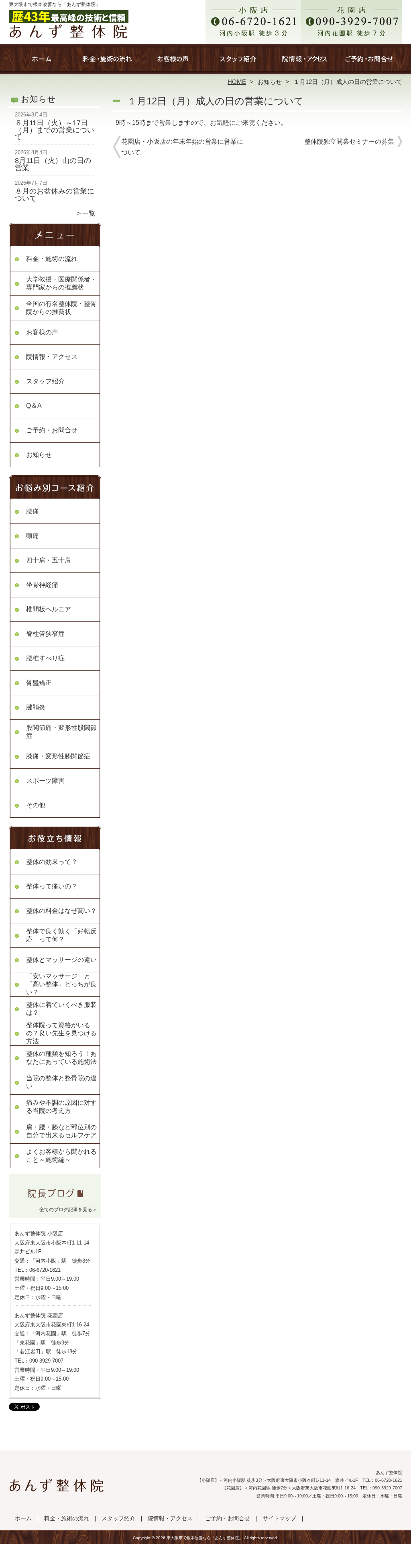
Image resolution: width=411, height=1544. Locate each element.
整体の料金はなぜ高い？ (61, 910)
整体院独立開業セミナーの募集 (349, 141)
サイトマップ (279, 1518)
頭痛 (32, 535)
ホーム (42, 62)
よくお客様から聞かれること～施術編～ (61, 1155)
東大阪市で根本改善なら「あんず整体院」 (205, 1538)
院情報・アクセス (303, 62)
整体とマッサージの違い (61, 959)
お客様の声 (173, 62)
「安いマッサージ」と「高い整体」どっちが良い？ (61, 984)
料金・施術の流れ (107, 62)
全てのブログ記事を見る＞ (68, 1209)
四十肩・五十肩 (48, 560)
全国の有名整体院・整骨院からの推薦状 (61, 307)
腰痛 (32, 511)
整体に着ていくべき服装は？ (61, 1008)
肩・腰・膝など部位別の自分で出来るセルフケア (61, 1131)
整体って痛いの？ (51, 886)
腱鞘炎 (35, 707)
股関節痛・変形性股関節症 (61, 731)
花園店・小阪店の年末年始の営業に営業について (182, 147)
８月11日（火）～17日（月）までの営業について (54, 130)
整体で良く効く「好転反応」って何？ (61, 935)
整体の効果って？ (51, 861)
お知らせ (270, 81)
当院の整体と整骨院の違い (61, 1082)
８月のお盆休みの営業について (54, 194)
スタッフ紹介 (238, 62)
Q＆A (34, 405)
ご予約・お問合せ (369, 62)
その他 (35, 805)
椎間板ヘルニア (48, 609)
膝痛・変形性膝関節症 (58, 756)
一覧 (88, 213)
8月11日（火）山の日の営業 (53, 164)
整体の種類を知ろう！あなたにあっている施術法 (61, 1057)
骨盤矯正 (39, 682)
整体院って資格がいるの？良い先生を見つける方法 (61, 1033)
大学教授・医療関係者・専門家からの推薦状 (61, 283)
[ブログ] (55, 1199)
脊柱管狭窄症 (45, 633)
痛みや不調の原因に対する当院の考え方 (61, 1106)
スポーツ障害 (45, 780)
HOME (237, 81)
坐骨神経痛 (42, 584)
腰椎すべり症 (45, 658)
